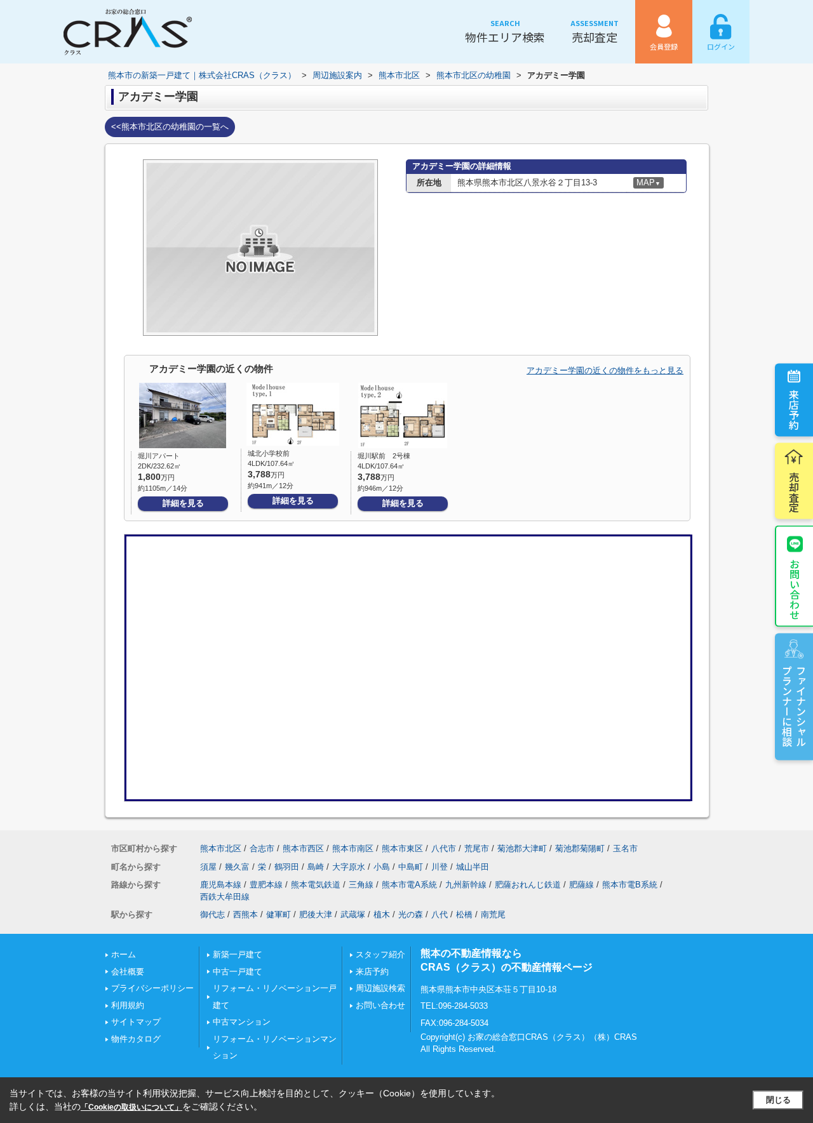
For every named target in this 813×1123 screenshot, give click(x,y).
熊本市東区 (402, 848)
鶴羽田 (286, 867)
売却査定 (594, 31)
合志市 (262, 848)
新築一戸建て (237, 954)
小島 (381, 867)
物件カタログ (136, 1039)
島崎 (315, 867)
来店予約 (794, 409)
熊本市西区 (303, 848)
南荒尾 (493, 914)
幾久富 (237, 867)
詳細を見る (183, 503)
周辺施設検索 (380, 988)
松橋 (464, 914)
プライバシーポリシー (152, 988)
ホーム (123, 954)
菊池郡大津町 (522, 848)
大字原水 (348, 867)
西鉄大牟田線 (225, 896)
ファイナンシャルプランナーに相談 (794, 705)
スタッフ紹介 (380, 954)
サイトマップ (136, 1022)
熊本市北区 (220, 848)
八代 (439, 914)
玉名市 (625, 848)
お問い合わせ (794, 588)
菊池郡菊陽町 (580, 848)
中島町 (410, 867)
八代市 (443, 848)
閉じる (778, 1100)
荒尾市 (476, 848)
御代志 (212, 914)
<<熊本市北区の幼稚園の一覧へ (170, 126)
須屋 (208, 867)
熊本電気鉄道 (315, 884)
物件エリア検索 (505, 31)
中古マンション (242, 1022)
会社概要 (127, 971)
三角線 (361, 884)
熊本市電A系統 (409, 884)
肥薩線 (581, 884)
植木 (381, 914)
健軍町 (278, 914)
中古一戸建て (237, 971)
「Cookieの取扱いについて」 (131, 1107)
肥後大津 (315, 914)
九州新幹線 (466, 884)
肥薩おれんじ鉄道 (528, 884)
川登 (439, 867)
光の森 (410, 914)
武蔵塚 (352, 914)
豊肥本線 (266, 884)
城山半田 (472, 867)
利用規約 (127, 1005)
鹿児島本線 (220, 884)
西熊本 (245, 914)
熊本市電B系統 (629, 884)
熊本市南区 (352, 848)
